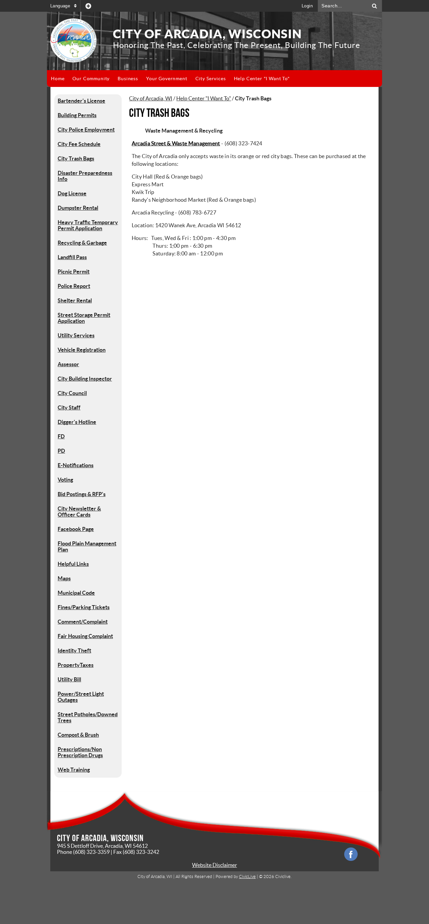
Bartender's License (81, 101)
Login (307, 5)
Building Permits (77, 115)
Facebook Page (76, 529)
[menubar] (170, 78)
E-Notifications (76, 465)
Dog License (72, 193)
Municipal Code (76, 593)
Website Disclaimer (214, 865)
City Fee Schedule (79, 144)
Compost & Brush (78, 735)
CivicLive (247, 876)
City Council (72, 393)
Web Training (74, 770)
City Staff (69, 407)
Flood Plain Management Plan (87, 546)
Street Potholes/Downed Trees (88, 717)
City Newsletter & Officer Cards (79, 511)
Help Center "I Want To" (203, 98)
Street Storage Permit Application (84, 318)
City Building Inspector (85, 379)
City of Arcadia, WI (150, 98)
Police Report (74, 286)
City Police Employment (86, 130)
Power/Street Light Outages (81, 697)
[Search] (375, 6)
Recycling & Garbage (82, 243)
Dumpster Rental (78, 208)
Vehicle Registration (82, 350)
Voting (65, 480)
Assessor (68, 364)
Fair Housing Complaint (85, 636)
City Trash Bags (76, 158)
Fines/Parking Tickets (84, 607)
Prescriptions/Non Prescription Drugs (80, 752)
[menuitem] (57, 78)
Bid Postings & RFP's (82, 494)
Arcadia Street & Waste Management (176, 143)
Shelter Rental (75, 300)
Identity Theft (74, 650)
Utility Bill (69, 679)
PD (61, 451)
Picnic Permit (73, 272)
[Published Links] (88, 6)
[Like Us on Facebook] (351, 854)
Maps (64, 578)
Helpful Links (73, 564)
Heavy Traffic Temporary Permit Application (88, 225)
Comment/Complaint (83, 622)
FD (61, 436)
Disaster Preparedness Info (85, 176)
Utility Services (76, 335)
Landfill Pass (72, 257)
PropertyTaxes (76, 665)
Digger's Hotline (77, 422)
